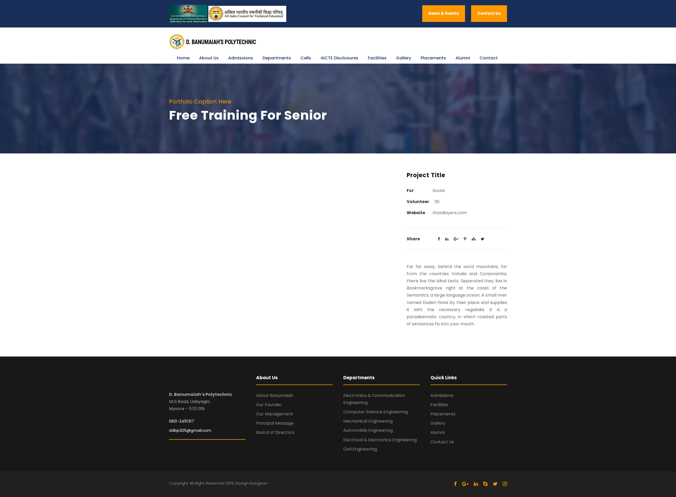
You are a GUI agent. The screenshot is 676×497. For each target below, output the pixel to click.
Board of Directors (275, 432)
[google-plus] (465, 483)
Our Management (274, 414)
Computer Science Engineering (375, 412)
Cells (306, 58)
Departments (276, 58)
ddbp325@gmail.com (190, 430)
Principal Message (275, 423)
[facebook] (455, 483)
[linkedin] (476, 483)
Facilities (377, 58)
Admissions (240, 58)
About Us (209, 58)
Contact (489, 58)
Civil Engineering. (360, 449)
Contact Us (489, 13)
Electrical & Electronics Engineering (380, 440)
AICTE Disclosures (339, 58)
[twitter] (495, 483)
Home (183, 58)
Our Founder (269, 405)
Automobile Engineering (368, 430)
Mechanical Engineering (368, 421)
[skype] (485, 483)
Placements (433, 58)
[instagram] (505, 483)
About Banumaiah (274, 395)
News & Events (443, 13)
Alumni (463, 58)
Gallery (403, 58)
